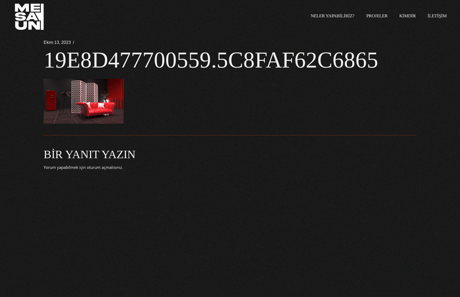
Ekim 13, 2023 (57, 42)
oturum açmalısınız (104, 167)
